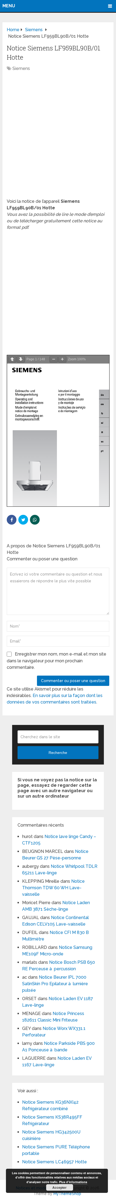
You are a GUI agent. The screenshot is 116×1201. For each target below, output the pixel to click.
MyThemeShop (67, 1194)
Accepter (59, 1187)
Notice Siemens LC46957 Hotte (54, 1161)
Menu (8, 5)
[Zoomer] (62, 359)
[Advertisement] (58, 137)
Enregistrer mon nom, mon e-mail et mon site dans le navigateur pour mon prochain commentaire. (56, 660)
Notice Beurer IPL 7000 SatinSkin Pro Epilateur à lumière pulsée (55, 984)
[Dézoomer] (54, 359)
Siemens (21, 68)
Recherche (58, 752)
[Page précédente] (12, 359)
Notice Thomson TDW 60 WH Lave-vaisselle (53, 888)
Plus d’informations (73, 1182)
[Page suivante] (21, 359)
